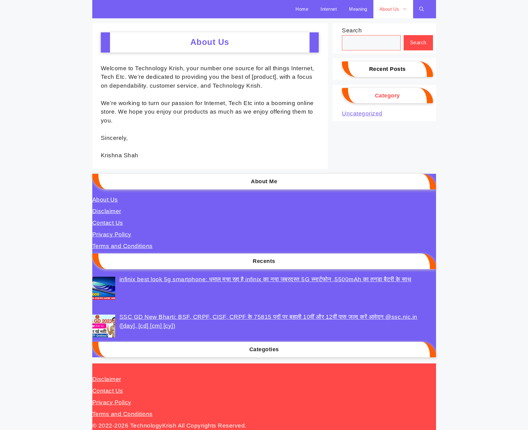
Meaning (358, 9)
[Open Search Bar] (421, 9)
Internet (329, 9)
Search (352, 30)
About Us (389, 9)
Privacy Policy (111, 234)
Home (301, 9)
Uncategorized (362, 113)
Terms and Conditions (122, 246)
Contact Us (107, 223)
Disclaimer (106, 211)
